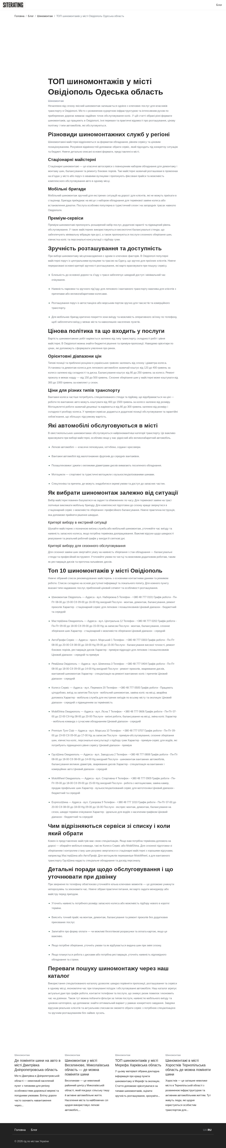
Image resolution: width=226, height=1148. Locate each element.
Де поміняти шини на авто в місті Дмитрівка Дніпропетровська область (37, 1065)
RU (210, 1129)
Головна (20, 1130)
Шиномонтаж (56, 100)
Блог (34, 1130)
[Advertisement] (113, 46)
